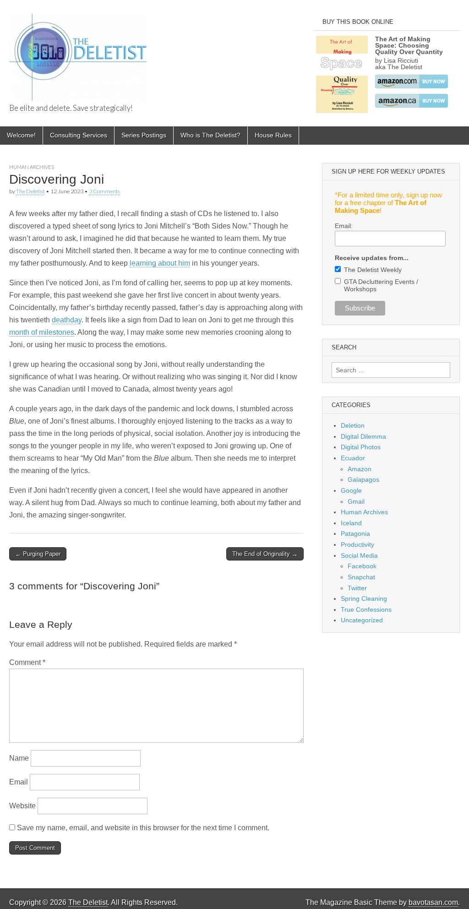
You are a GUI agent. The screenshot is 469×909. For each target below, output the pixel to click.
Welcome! (21, 135)
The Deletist (30, 191)
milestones (56, 332)
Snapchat (361, 577)
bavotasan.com (433, 902)
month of (24, 332)
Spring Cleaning (364, 598)
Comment (27, 662)
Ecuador (353, 458)
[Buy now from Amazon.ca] (411, 105)
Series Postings (143, 135)
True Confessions (366, 609)
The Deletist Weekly (373, 269)
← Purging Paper (37, 553)
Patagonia (355, 533)
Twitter (357, 588)
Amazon (359, 469)
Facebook (362, 566)
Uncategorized (362, 620)
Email (18, 782)
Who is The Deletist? (210, 135)
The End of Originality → (265, 553)
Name (19, 758)
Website (22, 806)
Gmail (356, 501)
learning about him (160, 263)
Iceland (351, 523)
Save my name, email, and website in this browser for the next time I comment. (143, 828)
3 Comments (104, 191)
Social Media (359, 555)
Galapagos (363, 479)
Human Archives (31, 167)
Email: (344, 225)
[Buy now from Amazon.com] (411, 86)
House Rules (273, 135)
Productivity (357, 544)
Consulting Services (78, 135)
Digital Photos (361, 447)
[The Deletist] (78, 52)
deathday (67, 320)
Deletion (353, 425)
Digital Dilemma (363, 436)
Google (351, 490)
